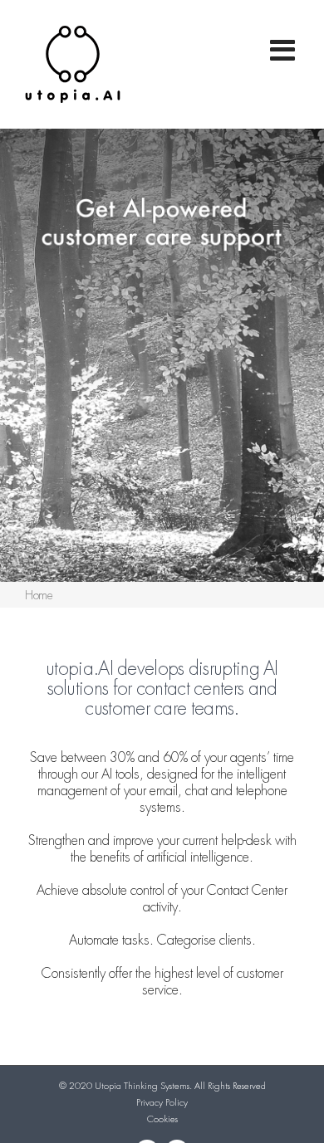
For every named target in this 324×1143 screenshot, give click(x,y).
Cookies (162, 1119)
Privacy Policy (162, 1102)
